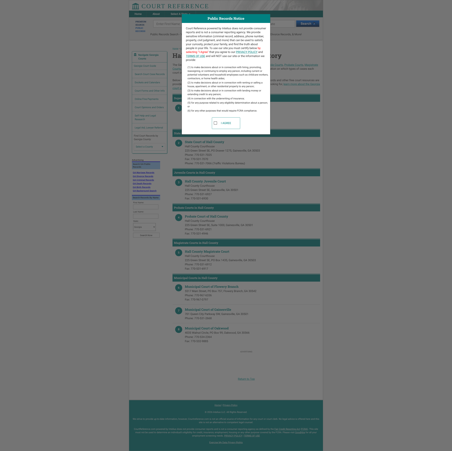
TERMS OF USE (195, 56)
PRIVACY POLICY (246, 52)
